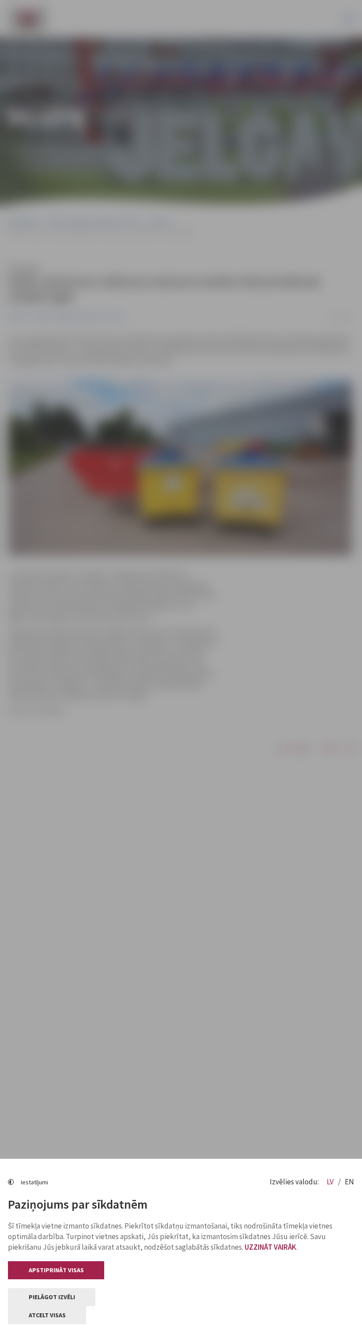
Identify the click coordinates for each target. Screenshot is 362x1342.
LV (331, 1182)
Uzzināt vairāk (270, 1247)
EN (349, 1182)
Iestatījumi (34, 1182)
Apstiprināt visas (56, 1270)
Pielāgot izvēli (52, 1297)
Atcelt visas (47, 1315)
